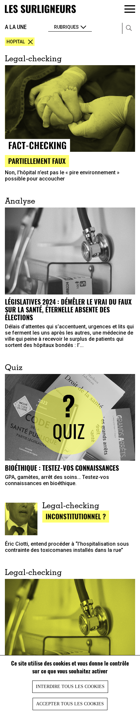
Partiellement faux (37, 161)
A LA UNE (16, 26)
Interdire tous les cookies (70, 686)
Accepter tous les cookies (70, 703)
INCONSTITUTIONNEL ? (76, 516)
